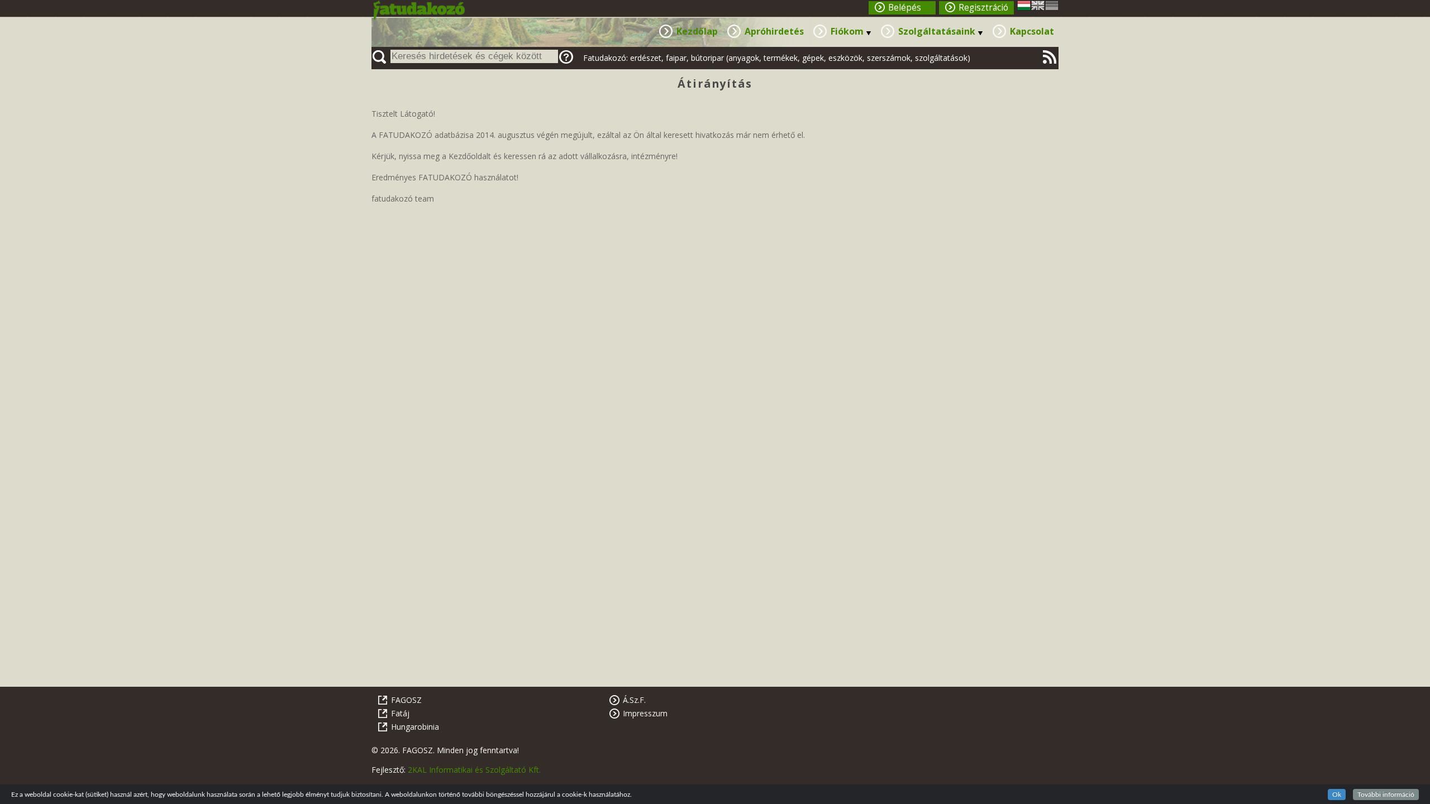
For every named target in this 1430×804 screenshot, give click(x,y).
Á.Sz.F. (634, 700)
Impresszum (645, 713)
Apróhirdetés (774, 31)
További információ (1385, 794)
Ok (1336, 794)
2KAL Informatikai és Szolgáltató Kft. (474, 769)
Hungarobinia (415, 726)
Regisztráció (983, 7)
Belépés (904, 7)
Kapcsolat (1032, 31)
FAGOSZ (406, 700)
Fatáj (400, 713)
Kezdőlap (697, 31)
